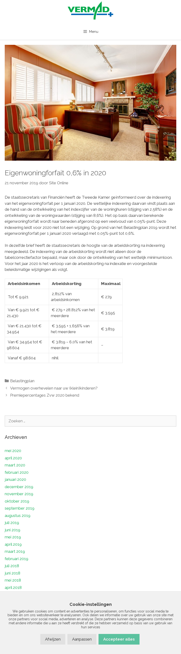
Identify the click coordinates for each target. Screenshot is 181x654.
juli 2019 (12, 522)
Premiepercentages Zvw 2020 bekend (44, 395)
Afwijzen (53, 639)
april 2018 (13, 587)
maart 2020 (15, 465)
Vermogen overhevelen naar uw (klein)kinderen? (54, 388)
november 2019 (19, 493)
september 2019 (19, 508)
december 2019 (19, 486)
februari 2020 (17, 472)
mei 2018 (13, 580)
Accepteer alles (119, 639)
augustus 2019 (17, 515)
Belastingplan (22, 380)
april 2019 (13, 544)
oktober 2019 (17, 501)
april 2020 (13, 458)
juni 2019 (12, 530)
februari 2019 (16, 558)
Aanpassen (82, 639)
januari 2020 (15, 479)
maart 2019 (15, 551)
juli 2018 (12, 565)
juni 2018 (12, 573)
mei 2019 (13, 537)
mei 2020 (13, 450)
